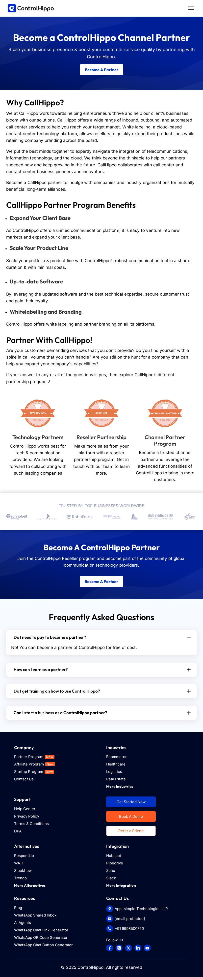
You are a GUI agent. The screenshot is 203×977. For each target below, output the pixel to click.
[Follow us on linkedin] (137, 948)
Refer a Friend (131, 830)
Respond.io (24, 855)
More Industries (119, 786)
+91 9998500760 (129, 928)
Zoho (110, 870)
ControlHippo (90, 967)
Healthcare (116, 764)
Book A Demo (131, 816)
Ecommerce (116, 756)
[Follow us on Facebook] (109, 948)
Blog (18, 907)
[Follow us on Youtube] (147, 948)
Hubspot (113, 855)
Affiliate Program (34, 764)
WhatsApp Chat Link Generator (41, 930)
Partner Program (33, 756)
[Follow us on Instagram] (119, 948)
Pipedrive (114, 863)
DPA (18, 831)
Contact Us (24, 779)
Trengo (20, 878)
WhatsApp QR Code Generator (41, 937)
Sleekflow (23, 870)
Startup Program (33, 771)
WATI (18, 863)
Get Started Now (131, 801)
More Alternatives (30, 885)
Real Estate (116, 779)
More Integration (121, 885)
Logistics (114, 771)
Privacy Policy (26, 816)
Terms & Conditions (31, 823)
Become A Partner (101, 69)
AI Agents (22, 922)
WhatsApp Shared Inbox (35, 915)
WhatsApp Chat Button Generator (43, 945)
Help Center (24, 808)
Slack (111, 878)
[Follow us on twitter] (128, 948)
